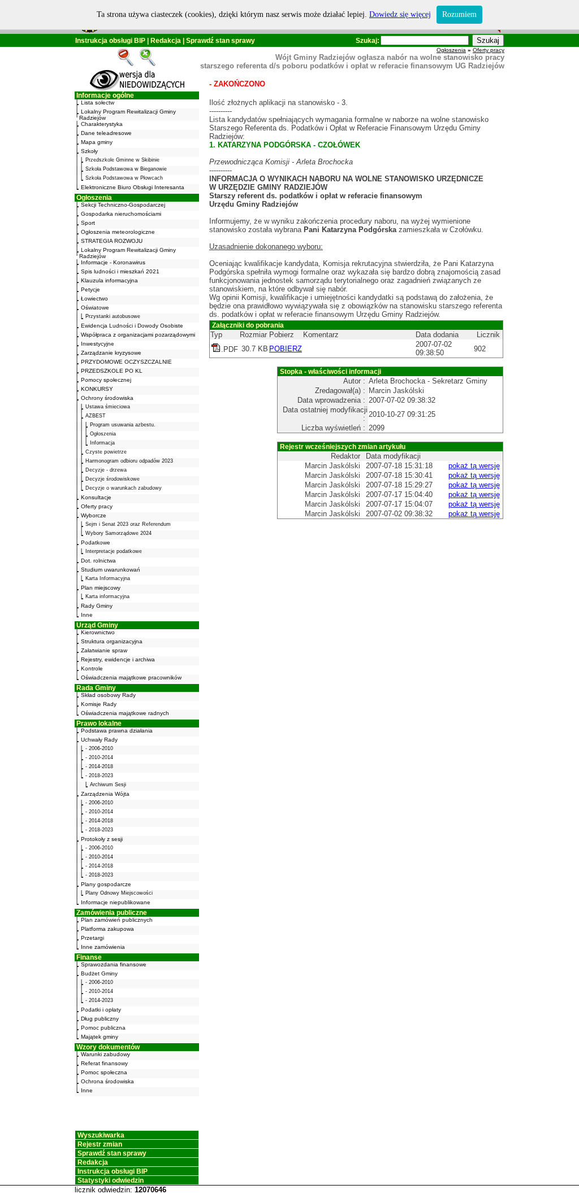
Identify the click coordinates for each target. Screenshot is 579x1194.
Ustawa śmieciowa (107, 406)
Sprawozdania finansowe (113, 964)
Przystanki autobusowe (112, 316)
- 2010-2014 (99, 757)
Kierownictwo (98, 632)
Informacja (102, 443)
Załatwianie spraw (104, 650)
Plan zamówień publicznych (117, 920)
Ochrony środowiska (107, 398)
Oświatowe (95, 307)
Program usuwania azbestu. (122, 425)
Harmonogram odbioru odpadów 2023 (129, 461)
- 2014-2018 (99, 766)
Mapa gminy (97, 142)
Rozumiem (459, 14)
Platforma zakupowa (107, 929)
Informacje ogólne (105, 95)
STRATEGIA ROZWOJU (111, 241)
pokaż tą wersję (474, 465)
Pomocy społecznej (106, 380)
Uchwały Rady (99, 740)
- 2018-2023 (99, 775)
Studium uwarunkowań (110, 570)
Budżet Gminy (99, 973)
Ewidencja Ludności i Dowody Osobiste (132, 326)
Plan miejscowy (100, 588)
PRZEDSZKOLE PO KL (111, 371)
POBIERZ (285, 349)
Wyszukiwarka (100, 1135)
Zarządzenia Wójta (105, 794)
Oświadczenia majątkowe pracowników (131, 677)
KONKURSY (97, 389)
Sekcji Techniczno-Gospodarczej (123, 205)
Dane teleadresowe (106, 133)
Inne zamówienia (103, 947)
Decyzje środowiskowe (112, 479)
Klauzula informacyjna (109, 280)
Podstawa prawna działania (117, 730)
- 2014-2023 (99, 1000)
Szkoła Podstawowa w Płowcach (124, 178)
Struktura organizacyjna (111, 641)
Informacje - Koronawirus (113, 262)
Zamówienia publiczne (111, 913)
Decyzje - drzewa (106, 470)
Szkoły (89, 151)
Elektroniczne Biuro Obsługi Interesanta (132, 187)
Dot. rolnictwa (98, 560)
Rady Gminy (97, 606)
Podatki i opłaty (101, 1009)
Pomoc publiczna (103, 1028)
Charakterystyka (102, 124)
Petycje (90, 289)
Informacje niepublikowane (115, 902)
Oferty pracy (97, 506)
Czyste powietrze (106, 452)
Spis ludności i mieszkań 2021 (120, 271)
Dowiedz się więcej (400, 14)
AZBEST (95, 416)
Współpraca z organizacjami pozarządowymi (138, 335)
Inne (87, 615)
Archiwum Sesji (108, 784)
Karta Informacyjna (107, 578)
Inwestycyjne (97, 344)
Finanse (89, 957)
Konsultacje (96, 497)
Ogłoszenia (94, 198)
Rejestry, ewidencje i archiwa (118, 659)
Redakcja (165, 41)
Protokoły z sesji (102, 839)
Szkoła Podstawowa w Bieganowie (126, 169)
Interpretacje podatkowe (113, 551)
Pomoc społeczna (104, 1072)
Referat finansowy (104, 1063)
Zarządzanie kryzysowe (111, 353)
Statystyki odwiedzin (110, 1180)
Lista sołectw (97, 102)
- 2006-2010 (99, 748)
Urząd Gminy (97, 625)
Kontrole (92, 668)
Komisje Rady (98, 704)
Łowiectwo (94, 298)
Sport (88, 223)
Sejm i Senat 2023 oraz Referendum (128, 524)
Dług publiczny (100, 1019)
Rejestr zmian (99, 1144)
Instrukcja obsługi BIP (110, 41)
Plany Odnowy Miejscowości (119, 893)
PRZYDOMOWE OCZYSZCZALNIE (126, 362)
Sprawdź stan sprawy (220, 41)
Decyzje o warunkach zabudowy (123, 488)
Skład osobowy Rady (108, 695)
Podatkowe (95, 542)
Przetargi (92, 938)
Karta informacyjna (107, 596)
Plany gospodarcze (106, 884)
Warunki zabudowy (105, 1054)
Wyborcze (93, 515)
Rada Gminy (96, 688)
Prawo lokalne (99, 723)
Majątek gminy (99, 1037)
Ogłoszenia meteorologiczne (118, 232)
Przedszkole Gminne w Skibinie (122, 160)
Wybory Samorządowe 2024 (118, 533)
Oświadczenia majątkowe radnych (125, 713)
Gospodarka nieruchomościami (121, 214)
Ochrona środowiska (107, 1081)
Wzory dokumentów (108, 1047)
